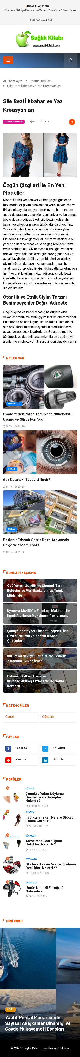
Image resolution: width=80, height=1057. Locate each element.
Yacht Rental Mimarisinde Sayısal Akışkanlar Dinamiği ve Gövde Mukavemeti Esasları (38, 1023)
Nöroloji (31, 836)
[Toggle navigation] (8, 60)
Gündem (48, 717)
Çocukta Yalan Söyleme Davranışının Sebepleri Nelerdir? (45, 797)
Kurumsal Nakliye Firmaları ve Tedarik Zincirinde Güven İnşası (40, 10)
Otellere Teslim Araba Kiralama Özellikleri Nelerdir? (51, 866)
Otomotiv (14, 403)
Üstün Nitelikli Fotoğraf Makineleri (44, 889)
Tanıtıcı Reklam (41, 81)
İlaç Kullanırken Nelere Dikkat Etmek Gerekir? (49, 819)
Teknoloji (31, 883)
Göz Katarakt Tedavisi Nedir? (26, 479)
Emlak (11, 529)
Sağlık (11, 469)
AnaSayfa (15, 81)
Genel (9, 717)
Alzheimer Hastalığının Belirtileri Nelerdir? (44, 842)
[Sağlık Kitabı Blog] (40, 38)
